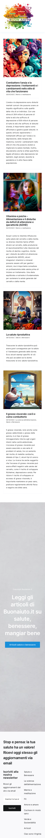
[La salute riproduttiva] (22, 310)
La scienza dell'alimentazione (26, 420)
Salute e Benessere (23, 337)
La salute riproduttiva (18, 334)
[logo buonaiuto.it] (18, 3)
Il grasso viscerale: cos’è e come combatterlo (20, 415)
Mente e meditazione (23, 94)
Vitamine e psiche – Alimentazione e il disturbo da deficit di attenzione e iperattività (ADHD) (21, 220)
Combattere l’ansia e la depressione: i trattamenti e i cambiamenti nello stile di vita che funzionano (22, 87)
